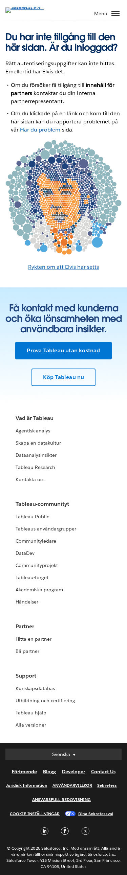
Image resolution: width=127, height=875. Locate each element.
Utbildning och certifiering (46, 700)
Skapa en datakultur (38, 443)
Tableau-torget (32, 577)
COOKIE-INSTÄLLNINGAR (35, 814)
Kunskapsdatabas (35, 688)
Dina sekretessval (95, 814)
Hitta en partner (33, 639)
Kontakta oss (30, 479)
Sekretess (107, 785)
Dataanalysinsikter (36, 455)
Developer (73, 771)
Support (26, 675)
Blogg (49, 771)
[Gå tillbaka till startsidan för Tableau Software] (29, 7)
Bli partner (27, 651)
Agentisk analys (33, 431)
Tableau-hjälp (31, 713)
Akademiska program (39, 590)
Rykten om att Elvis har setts (63, 266)
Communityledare (36, 541)
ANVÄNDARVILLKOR (72, 785)
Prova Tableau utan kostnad (63, 350)
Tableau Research (35, 467)
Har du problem (40, 129)
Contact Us (103, 771)
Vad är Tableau (35, 418)
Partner (25, 626)
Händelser (27, 602)
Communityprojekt (37, 565)
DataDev (25, 553)
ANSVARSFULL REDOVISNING (61, 799)
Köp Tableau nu (63, 377)
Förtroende (24, 771)
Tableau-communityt (42, 503)
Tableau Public (32, 517)
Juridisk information (26, 785)
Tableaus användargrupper (46, 529)
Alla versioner (31, 725)
